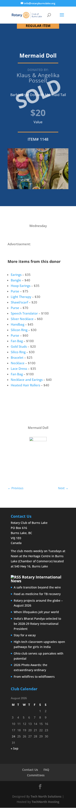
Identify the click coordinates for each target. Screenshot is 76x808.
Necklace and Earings (27, 379)
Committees (36, 775)
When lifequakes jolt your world (36, 612)
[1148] (38, 443)
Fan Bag (17, 341)
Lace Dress (19, 368)
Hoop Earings (20, 286)
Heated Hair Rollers (25, 385)
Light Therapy (21, 297)
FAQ (46, 770)
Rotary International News (36, 578)
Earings (16, 274)
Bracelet (17, 357)
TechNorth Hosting (45, 802)
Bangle (16, 280)
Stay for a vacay (25, 635)
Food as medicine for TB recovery (37, 594)
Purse (15, 291)
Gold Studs (19, 346)
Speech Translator (24, 313)
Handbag (17, 324)
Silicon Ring (19, 330)
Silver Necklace (22, 319)
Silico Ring (18, 352)
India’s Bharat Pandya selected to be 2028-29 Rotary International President (37, 624)
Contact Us (30, 770)
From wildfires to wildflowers (34, 677)
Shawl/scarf (19, 302)
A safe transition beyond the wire (37, 587)
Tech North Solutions (46, 796)
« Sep (14, 748)
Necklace (17, 363)
